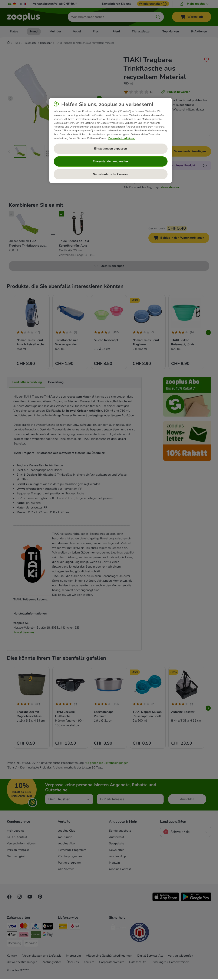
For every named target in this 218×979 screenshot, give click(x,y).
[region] (110, 140)
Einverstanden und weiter (110, 161)
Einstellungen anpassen (110, 149)
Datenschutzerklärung (121, 138)
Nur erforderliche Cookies (110, 174)
